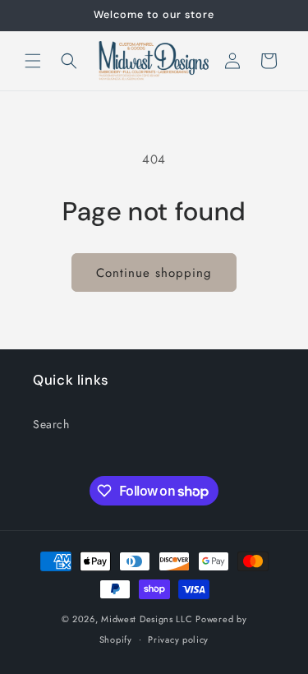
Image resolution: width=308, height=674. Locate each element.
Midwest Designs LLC (146, 619)
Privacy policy (178, 639)
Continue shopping (154, 273)
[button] (33, 61)
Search (51, 424)
